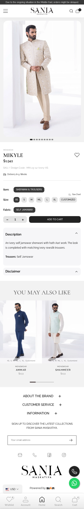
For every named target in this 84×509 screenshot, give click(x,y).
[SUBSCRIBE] (68, 440)
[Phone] (35, 455)
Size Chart (76, 194)
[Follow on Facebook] (49, 455)
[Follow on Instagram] (64, 455)
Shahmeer (63, 370)
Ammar (21, 370)
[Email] (20, 455)
